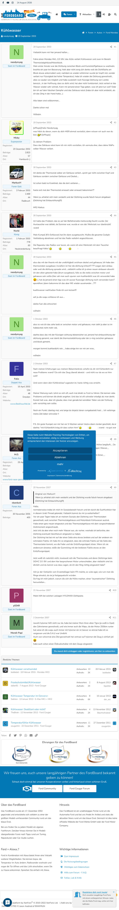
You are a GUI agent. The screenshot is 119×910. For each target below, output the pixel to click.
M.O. (16, 454)
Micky (16, 137)
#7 (115, 363)
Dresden (26, 397)
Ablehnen (60, 457)
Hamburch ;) (24, 159)
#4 (115, 215)
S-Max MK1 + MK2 (43, 699)
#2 (115, 122)
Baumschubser (104, 712)
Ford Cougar (40, 685)
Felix (16, 378)
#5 (115, 257)
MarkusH (16, 182)
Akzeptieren (60, 450)
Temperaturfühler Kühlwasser (26, 722)
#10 (114, 590)
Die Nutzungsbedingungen (75, 861)
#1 (115, 46)
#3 (115, 167)
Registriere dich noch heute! (95, 892)
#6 (115, 319)
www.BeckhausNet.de (20, 403)
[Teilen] (111, 47)
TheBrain (15, 712)
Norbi (16, 230)
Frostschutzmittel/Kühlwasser (26, 682)
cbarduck (16, 502)
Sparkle (107, 686)
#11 (114, 617)
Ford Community (47, 788)
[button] (75, 14)
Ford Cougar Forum (80, 788)
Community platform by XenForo (30, 902)
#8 (115, 439)
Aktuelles (86, 14)
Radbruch (26, 201)
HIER (67, 131)
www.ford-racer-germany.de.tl (16, 479)
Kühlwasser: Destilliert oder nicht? (28, 709)
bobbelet (15, 672)
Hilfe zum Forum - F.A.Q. (75, 872)
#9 (115, 487)
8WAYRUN (40, 906)
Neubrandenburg (22, 248)
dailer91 (14, 685)
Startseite (57, 14)
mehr (60, 464)
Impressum (51, 475)
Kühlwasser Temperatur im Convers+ (29, 695)
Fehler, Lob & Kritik (73, 878)
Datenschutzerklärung (64, 475)
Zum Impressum (71, 856)
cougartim (15, 726)
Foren (69, 14)
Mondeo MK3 (43, 672)
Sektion (14, 699)
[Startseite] (83, 32)
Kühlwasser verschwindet (24, 669)
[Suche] (115, 14)
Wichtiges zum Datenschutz (76, 867)
